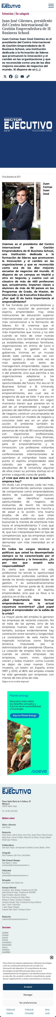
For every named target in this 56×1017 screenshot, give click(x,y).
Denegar (28, 994)
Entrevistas (7, 13)
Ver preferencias (28, 1002)
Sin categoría (22, 13)
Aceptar (28, 986)
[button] (51, 957)
